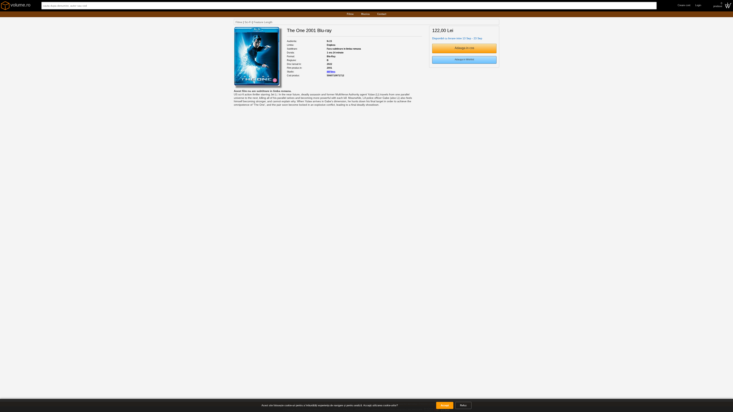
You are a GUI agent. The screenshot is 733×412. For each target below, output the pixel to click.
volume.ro (20, 4)
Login (698, 5)
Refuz (463, 405)
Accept (445, 405)
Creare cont (684, 5)
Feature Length (263, 22)
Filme (350, 14)
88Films (331, 71)
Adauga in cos (464, 48)
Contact (381, 14)
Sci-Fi (248, 22)
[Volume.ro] (5, 9)
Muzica (365, 14)
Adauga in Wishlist (464, 59)
